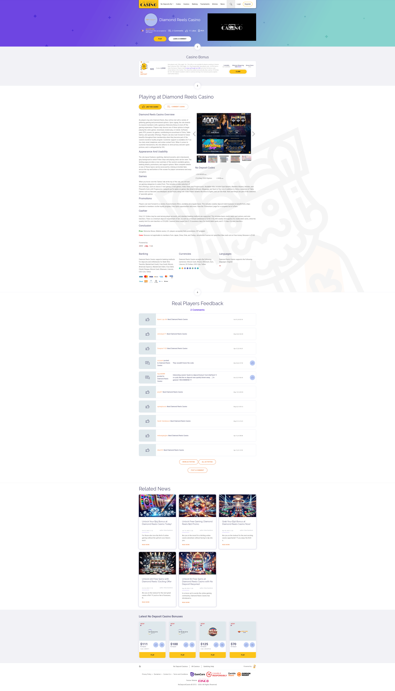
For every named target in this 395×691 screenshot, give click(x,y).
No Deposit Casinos (180, 666)
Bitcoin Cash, (192, 262)
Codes (178, 4)
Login (239, 4)
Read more (145, 544)
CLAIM (238, 71)
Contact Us (167, 674)
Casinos (186, 4)
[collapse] (231, 4)
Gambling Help (208, 666)
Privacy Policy (146, 674)
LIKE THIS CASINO (152, 107)
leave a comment (179, 39)
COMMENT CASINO (178, 107)
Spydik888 (161, 374)
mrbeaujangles (162, 436)
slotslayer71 (162, 334)
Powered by (248, 666)
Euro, (212, 262)
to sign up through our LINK (192, 68)
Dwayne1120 (162, 348)
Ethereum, (206, 262)
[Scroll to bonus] (197, 47)
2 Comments (197, 309)
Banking (195, 4)
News (222, 4)
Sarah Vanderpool (163, 421)
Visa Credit (163, 264)
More (239, 67)
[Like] (252, 363)
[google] (140, 666)
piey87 (160, 392)
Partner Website (192, 680)
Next (253, 133)
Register (248, 4)
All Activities (207, 462)
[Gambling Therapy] (243, 674)
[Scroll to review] (197, 86)
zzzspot (160, 360)
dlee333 (160, 450)
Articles (215, 4)
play (160, 39)
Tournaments (205, 4)
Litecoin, (182, 264)
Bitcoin (170, 264)
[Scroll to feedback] (197, 292)
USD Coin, (197, 264)
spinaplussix (162, 406)
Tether (203, 264)
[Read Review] (161, 644)
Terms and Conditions (180, 674)
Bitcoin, (200, 262)
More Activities (188, 462)
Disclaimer (157, 674)
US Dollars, (189, 264)
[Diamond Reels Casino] (151, 19)
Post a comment (197, 470)
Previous (194, 133)
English (229, 262)
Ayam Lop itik (162, 319)
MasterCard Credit (152, 264)
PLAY (152, 655)
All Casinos (196, 666)
